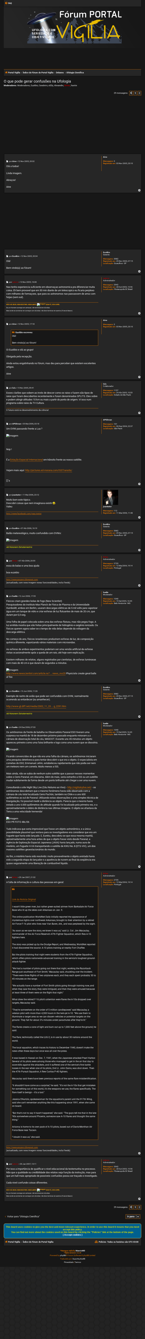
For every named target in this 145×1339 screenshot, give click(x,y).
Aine (105, 157)
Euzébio (34, 85)
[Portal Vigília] (74, 27)
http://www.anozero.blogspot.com (22, 579)
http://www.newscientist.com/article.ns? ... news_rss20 (36, 673)
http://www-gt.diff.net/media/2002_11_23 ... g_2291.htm (36, 706)
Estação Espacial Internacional (26, 459)
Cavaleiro (43, 85)
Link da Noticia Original (24, 899)
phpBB (63, 1255)
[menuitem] (8, 3)
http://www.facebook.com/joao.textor (24, 513)
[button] (131, 93)
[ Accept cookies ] (72, 1235)
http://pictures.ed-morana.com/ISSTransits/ (48, 470)
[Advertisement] (72, 58)
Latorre (106, 278)
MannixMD (80, 1251)
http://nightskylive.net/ (79, 787)
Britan (67, 85)
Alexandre (58, 85)
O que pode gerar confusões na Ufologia (37, 81)
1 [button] (135, 93)
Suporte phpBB (78, 1259)
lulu (104, 384)
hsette (74, 85)
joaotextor (107, 506)
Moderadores (23, 85)
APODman (107, 420)
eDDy (51, 85)
